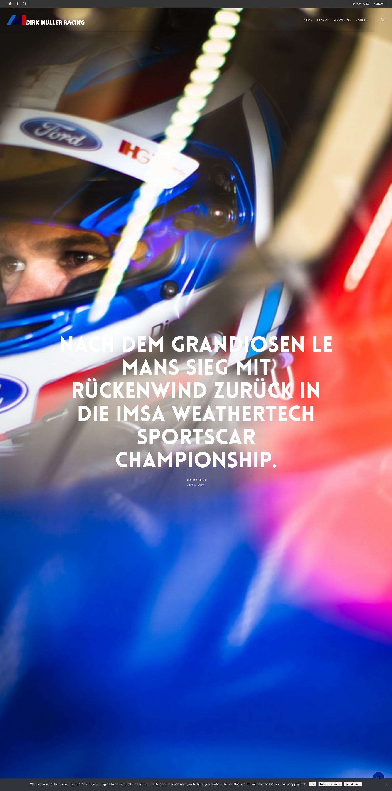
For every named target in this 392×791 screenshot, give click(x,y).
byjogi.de (197, 480)
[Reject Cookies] (386, 784)
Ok (312, 784)
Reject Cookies (330, 784)
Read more (353, 784)
